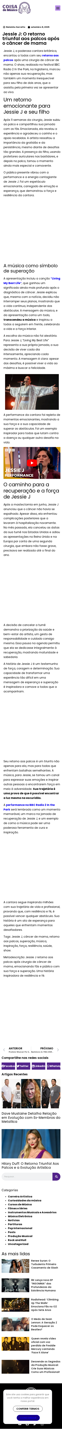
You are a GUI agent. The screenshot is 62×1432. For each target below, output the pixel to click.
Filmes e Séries (17, 1208)
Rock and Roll (17, 1240)
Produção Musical (20, 1236)
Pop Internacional (20, 1228)
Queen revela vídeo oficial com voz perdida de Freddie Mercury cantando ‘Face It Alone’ (43, 1345)
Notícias (14, 1220)
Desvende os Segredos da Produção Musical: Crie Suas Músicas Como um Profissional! (45, 1367)
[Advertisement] (31, 231)
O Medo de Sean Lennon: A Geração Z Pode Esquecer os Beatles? (44, 1324)
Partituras (15, 1224)
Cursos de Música (20, 1204)
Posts (11, 1232)
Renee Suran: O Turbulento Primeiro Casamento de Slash (44, 1264)
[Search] (56, 1177)
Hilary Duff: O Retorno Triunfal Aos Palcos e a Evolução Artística (30, 1165)
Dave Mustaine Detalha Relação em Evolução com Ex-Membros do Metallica (31, 1117)
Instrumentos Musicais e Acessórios (32, 1212)
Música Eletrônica (20, 1216)
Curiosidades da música (24, 1200)
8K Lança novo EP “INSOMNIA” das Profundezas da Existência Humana (43, 1285)
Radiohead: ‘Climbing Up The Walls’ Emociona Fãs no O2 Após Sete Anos (45, 1305)
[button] (57, 8)
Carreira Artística (20, 1196)
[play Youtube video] (31, 463)
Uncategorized (18, 1244)
